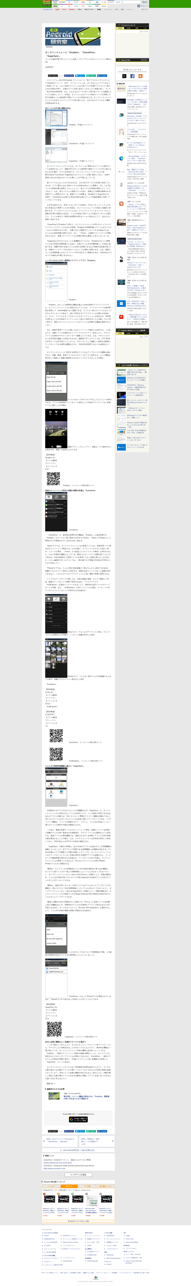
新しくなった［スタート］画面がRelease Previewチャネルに (137, 402)
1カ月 (145, 28)
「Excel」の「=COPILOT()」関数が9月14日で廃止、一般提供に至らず (137, 372)
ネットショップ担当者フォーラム (73, 1239)
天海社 (128, 1235)
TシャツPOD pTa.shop (133, 1254)
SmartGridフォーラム (69, 1235)
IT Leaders (47, 1245)
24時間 (128, 28)
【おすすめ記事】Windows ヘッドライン (134, 365)
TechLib (109, 1264)
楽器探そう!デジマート (94, 1239)
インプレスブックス (69, 1257)
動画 (122, 9)
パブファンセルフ (131, 1248)
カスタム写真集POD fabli (134, 1257)
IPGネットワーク (129, 1251)
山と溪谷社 (88, 1249)
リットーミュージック (93, 1235)
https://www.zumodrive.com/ (54, 1168)
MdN (105, 1252)
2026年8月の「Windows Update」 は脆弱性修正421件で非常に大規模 (136, 387)
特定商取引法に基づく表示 (141, 1273)
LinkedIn (103, 75)
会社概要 (114, 1273)
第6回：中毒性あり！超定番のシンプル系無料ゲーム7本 (90, 1141)
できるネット (48, 1261)
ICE (125, 1233)
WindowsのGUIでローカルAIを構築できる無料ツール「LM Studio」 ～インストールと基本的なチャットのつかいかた (137, 190)
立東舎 (89, 1245)
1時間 (120, 28)
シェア (70, 75)
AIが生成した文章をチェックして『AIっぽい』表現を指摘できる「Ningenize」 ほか (137, 102)
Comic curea (130, 1239)
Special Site (125, 60)
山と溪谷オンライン (93, 1251)
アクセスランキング (128, 25)
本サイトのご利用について (50, 1273)
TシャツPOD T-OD (93, 1242)
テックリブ (107, 1261)
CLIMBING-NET (92, 1255)
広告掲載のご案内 (75, 1273)
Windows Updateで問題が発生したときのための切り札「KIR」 (137, 425)
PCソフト (69, 1186)
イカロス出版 (108, 1233)
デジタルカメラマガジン (51, 1258)
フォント (129, 9)
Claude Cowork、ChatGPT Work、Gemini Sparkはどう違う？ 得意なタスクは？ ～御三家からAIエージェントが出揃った (137, 230)
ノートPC (51, 1186)
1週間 (136, 28)
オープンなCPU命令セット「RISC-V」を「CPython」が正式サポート (136, 145)
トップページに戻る (78, 1175)
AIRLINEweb (110, 1235)
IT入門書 (87, 1186)
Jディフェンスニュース (113, 1239)
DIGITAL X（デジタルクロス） (72, 1249)
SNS (116, 9)
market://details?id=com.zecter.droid (58, 1163)
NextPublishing (67, 1261)
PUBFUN (126, 1245)
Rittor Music (89, 1233)
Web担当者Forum (49, 1239)
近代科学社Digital (92, 1261)
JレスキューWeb (112, 1245)
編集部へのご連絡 (88, 1273)
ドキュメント (108, 9)
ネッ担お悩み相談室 (50, 1252)
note (92, 75)
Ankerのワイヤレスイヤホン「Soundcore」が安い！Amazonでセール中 (137, 265)
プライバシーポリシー (102, 1273)
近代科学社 (88, 1258)
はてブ (81, 75)
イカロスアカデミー (112, 1249)
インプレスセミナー (69, 1245)
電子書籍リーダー (106, 1186)
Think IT (46, 1235)
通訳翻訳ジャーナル (112, 1242)
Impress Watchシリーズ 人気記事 (133, 330)
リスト (61, 75)
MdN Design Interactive (114, 1258)
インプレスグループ (125, 1273)
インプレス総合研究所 (50, 1242)
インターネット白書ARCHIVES (53, 1265)
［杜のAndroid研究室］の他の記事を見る (78, 1150)
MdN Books (110, 1255)
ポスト (54, 75)
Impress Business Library (70, 1242)
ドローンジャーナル (50, 1249)
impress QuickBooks (132, 1242)
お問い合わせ (64, 1273)
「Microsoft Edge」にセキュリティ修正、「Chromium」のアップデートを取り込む (137, 158)
